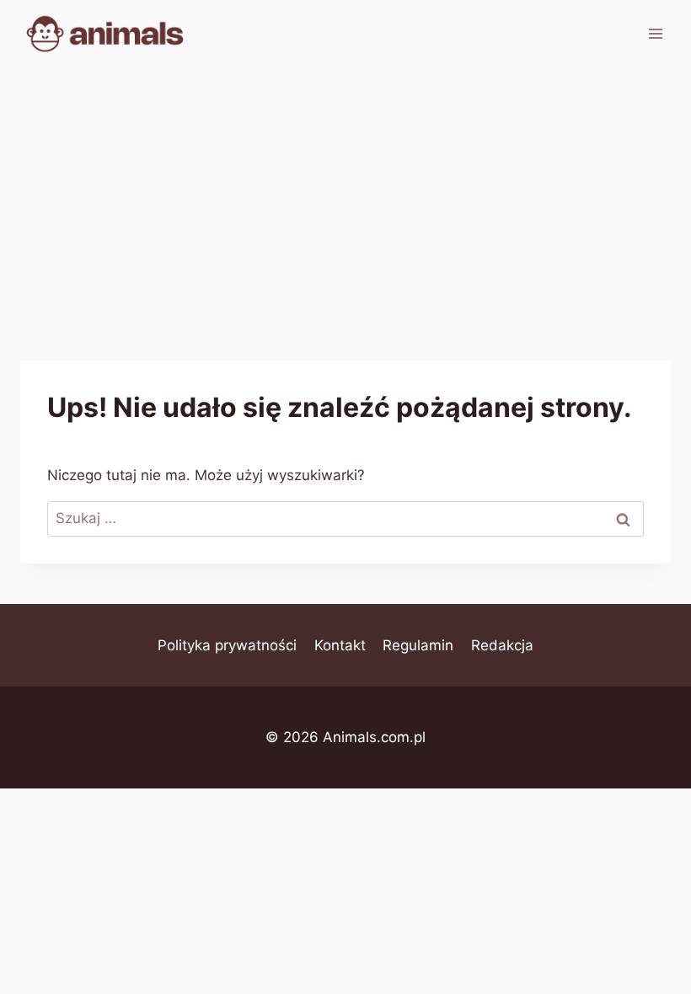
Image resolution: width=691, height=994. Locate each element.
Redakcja (502, 645)
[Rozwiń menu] (655, 33)
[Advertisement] (345, 194)
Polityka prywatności (227, 645)
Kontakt (340, 645)
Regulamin (418, 645)
